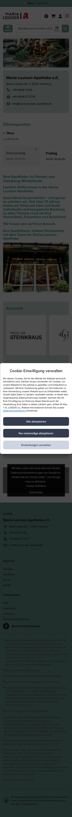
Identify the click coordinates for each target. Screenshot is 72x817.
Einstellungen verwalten (36, 445)
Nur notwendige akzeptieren (36, 433)
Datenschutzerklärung (14, 411)
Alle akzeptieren (36, 421)
